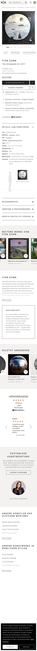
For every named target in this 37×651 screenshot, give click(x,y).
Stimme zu (10, 647)
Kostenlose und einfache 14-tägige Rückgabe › (19, 99)
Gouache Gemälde (9, 558)
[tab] (18, 127)
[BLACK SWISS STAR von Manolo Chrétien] (18, 364)
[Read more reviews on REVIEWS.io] (18, 410)
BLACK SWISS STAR (14, 377)
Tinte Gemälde (7, 562)
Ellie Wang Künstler (9, 533)
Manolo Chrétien (16, 379)
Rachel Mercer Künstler (11, 522)
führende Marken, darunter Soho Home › (17, 110)
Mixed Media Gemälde (10, 565)
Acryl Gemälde (7, 554)
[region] (18, 427)
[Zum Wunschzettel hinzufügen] (32, 88)
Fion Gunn (9, 60)
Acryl (18, 135)
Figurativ (9, 137)
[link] (26, 2)
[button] (34, 3)
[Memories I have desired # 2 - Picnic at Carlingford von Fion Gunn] (18, 248)
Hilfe (6, 52)
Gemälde (21, 7)
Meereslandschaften (15, 140)
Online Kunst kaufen (9, 7)
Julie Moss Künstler (9, 526)
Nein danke (27, 647)
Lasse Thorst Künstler (10, 529)
